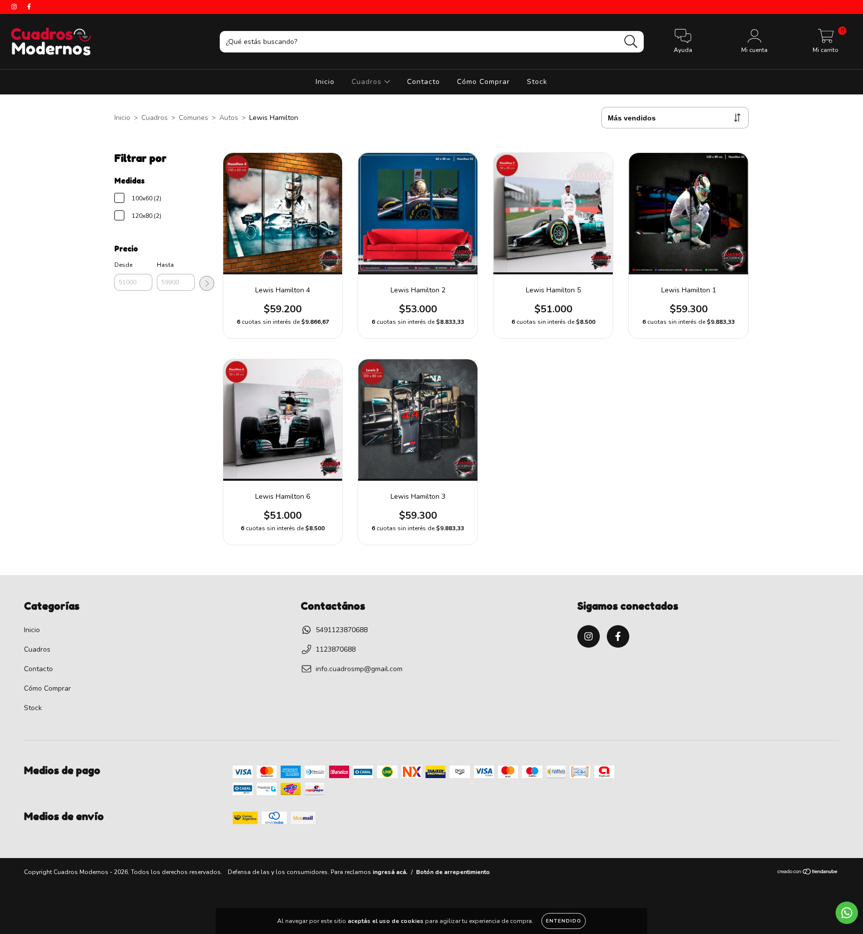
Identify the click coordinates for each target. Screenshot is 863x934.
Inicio (325, 81)
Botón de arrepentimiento (453, 872)
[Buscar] (631, 41)
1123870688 (336, 649)
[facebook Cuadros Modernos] (28, 6)
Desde (123, 265)
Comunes (193, 117)
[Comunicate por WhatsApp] (847, 913)
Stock (537, 81)
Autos (228, 117)
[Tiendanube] (808, 873)
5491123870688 (342, 630)
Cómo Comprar (483, 81)
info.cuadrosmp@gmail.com (359, 669)
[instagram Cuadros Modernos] (14, 6)
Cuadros (368, 81)
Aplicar (206, 283)
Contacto (423, 81)
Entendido (563, 921)
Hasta (165, 265)
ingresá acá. (390, 872)
